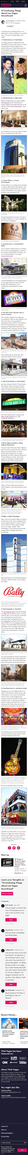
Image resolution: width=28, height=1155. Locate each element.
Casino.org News (6, 1090)
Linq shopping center (9, 611)
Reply (11, 920)
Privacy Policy (5, 1136)
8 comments (17, 23)
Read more (13, 220)
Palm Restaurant (5, 102)
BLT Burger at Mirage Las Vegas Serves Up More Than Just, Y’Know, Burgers (20, 863)
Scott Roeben (10, 21)
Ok (22, 1150)
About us (4, 1130)
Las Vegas (10, 26)
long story (7, 621)
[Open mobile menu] (25, 4)
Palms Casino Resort (16, 106)
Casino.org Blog (6, 1095)
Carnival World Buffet (7, 256)
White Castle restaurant (7, 416)
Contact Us (4, 1126)
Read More (18, 873)
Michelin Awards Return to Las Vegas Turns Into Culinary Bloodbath (8, 1033)
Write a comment (7, 893)
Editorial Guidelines (7, 1133)
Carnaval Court (15, 250)
